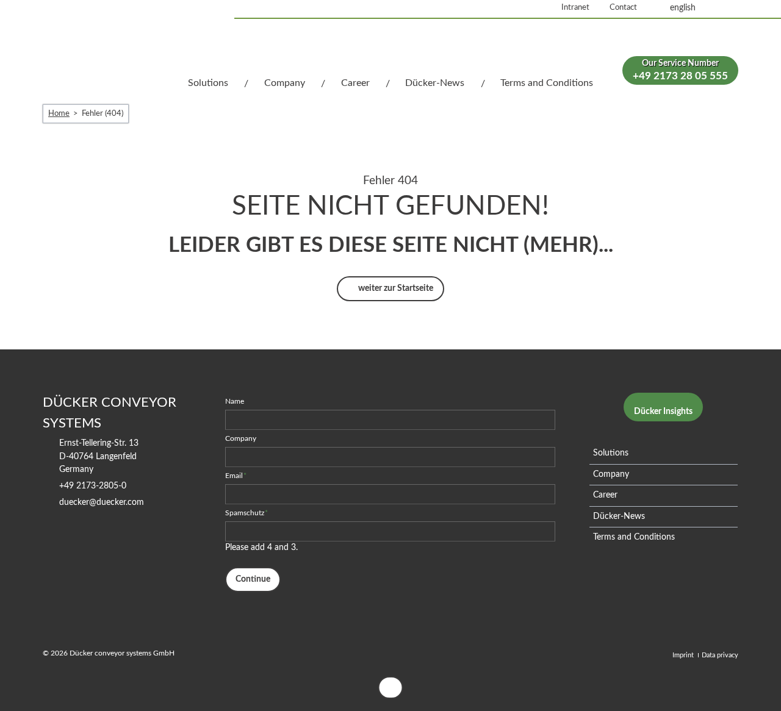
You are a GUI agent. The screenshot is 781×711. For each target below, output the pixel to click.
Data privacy (720, 655)
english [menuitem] (683, 8)
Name (234, 401)
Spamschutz (246, 512)
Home (59, 114)
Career (355, 83)
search (725, 8)
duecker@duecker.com (101, 502)
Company (284, 83)
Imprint (683, 655)
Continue (253, 579)
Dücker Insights (663, 411)
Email (236, 475)
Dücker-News (434, 83)
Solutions (208, 83)
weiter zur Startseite (394, 288)
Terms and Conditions (546, 83)
